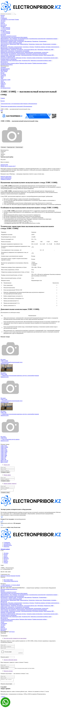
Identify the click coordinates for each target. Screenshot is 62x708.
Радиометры (20, 49)
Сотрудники (11, 19)
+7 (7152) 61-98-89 (5, 29)
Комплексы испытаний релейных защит (41, 60)
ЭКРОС (3, 85)
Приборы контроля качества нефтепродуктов (12, 52)
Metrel (2, 77)
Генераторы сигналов (14, 55)
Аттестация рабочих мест (30, 49)
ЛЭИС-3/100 (4, 449)
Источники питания (37, 55)
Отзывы (17, 19)
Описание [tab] (3, 147)
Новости (3, 23)
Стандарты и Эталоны (28, 46)
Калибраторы (4, 46)
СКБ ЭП (3, 82)
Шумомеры (40, 49)
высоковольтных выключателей (37, 38)
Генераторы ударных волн (35, 44)
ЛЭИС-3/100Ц (4, 447)
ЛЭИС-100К (4, 455)
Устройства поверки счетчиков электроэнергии (47, 46)
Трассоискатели (5, 44)
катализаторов (37, 52)
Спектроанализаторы (26, 55)
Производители (8, 545)
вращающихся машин (51, 38)
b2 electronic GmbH (5, 79)
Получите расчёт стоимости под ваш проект (15, 638)
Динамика (3, 67)
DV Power (3, 74)
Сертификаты (4, 19)
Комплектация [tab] (19, 147)
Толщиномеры (42, 41)
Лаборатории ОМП (14, 44)
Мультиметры (4, 41)
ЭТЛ (10, 38)
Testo (2, 78)
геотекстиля (45, 52)
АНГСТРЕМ (4, 71)
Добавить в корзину (6, 179)
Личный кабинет (5, 549)
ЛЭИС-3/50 (4, 454)
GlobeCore (3, 75)
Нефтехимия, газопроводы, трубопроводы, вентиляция (15, 51)
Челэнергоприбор (5, 68)
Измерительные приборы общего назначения (12, 40)
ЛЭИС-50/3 (4, 448)
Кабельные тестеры (21, 57)
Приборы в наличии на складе (8, 35)
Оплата (2, 22)
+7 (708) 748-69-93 (5, 27)
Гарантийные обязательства (11, 581)
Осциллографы (4, 55)
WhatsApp (3, 575)
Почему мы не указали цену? (8, 166)
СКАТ (2, 81)
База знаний (4, 25)
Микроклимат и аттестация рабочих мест (11, 48)
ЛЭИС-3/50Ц (4, 451)
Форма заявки (7, 475)
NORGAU (3, 83)
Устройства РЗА (26, 60)
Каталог (3, 15)
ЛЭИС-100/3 (4, 452)
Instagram (13, 575)
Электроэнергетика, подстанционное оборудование (14, 37)
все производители (5, 88)
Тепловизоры (20, 41)
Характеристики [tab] (10, 147)
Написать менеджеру (6, 176)
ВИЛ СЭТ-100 (4, 460)
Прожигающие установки (49, 44)
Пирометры (35, 41)
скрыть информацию (6, 178)
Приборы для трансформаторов (20, 38)
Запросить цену (5, 363)
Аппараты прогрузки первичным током (11, 60)
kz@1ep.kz (3, 30)
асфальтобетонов (28, 52)
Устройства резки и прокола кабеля (10, 63)
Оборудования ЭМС (48, 55)
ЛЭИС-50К (3, 456)
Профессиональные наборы (39, 63)
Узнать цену (7, 464)
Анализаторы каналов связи (50, 57)
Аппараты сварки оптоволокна (34, 57)
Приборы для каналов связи (8, 56)
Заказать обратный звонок (10, 659)
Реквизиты (6, 546)
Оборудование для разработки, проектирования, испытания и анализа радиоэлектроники (24, 53)
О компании (4, 18)
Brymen (2, 72)
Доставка (3, 20)
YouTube (18, 575)
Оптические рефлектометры (8, 57)
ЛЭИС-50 (3, 458)
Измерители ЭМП (48, 49)
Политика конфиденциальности (9, 589)
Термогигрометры (5, 49)
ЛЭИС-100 (3, 459)
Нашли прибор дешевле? (10, 483)
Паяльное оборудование (25, 63)
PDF (2, 110)
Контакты (3, 26)
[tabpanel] (31, 203)
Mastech (3, 86)
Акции (2, 16)
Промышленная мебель (7, 64)
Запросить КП (4, 164)
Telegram (8, 575)
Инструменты (4, 62)
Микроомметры (5, 38)
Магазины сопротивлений (15, 46)
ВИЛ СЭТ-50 (4, 462)
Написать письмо (8, 671)
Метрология (4, 45)
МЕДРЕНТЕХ (4, 70)
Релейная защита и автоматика (8, 59)
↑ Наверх (3, 696)
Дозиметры (13, 49)
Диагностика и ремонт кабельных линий (11, 42)
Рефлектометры (24, 44)
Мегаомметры (28, 41)
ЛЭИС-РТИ (4, 445)
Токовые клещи (12, 41)
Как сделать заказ (8, 579)
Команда (6, 557)
